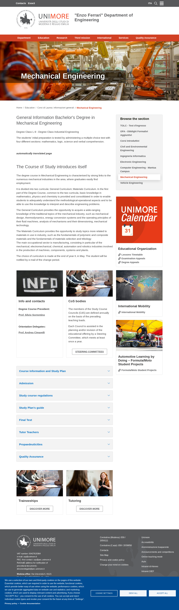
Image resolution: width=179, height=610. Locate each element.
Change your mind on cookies (114, 565)
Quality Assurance (146, 38)
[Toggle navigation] (161, 3)
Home (19, 107)
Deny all (133, 593)
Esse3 (31, 3)
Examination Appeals (133, 258)
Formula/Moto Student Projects (138, 370)
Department (24, 38)
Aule (144, 561)
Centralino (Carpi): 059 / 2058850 (116, 545)
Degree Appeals (130, 262)
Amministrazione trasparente (155, 547)
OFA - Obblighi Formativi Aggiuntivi (134, 133)
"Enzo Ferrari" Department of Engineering (104, 17)
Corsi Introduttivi (129, 141)
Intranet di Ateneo (150, 566)
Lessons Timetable (132, 254)
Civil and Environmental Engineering (133, 148)
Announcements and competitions (158, 552)
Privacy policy (11, 603)
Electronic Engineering (133, 162)
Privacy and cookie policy (112, 560)
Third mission (82, 38)
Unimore (146, 537)
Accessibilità (148, 542)
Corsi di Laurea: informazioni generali (55, 107)
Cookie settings (104, 593)
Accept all (162, 593)
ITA (150, 3)
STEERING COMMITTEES (89, 351)
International (104, 38)
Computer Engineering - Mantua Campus (138, 169)
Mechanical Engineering (133, 177)
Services (123, 38)
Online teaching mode (152, 557)
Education (43, 38)
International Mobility (133, 312)
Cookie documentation (30, 603)
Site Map (104, 555)
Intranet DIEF (148, 571)
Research (62, 38)
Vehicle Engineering (131, 183)
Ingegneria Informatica (133, 156)
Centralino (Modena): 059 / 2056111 (112, 539)
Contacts (21, 3)
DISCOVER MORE (40, 508)
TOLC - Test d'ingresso (133, 125)
